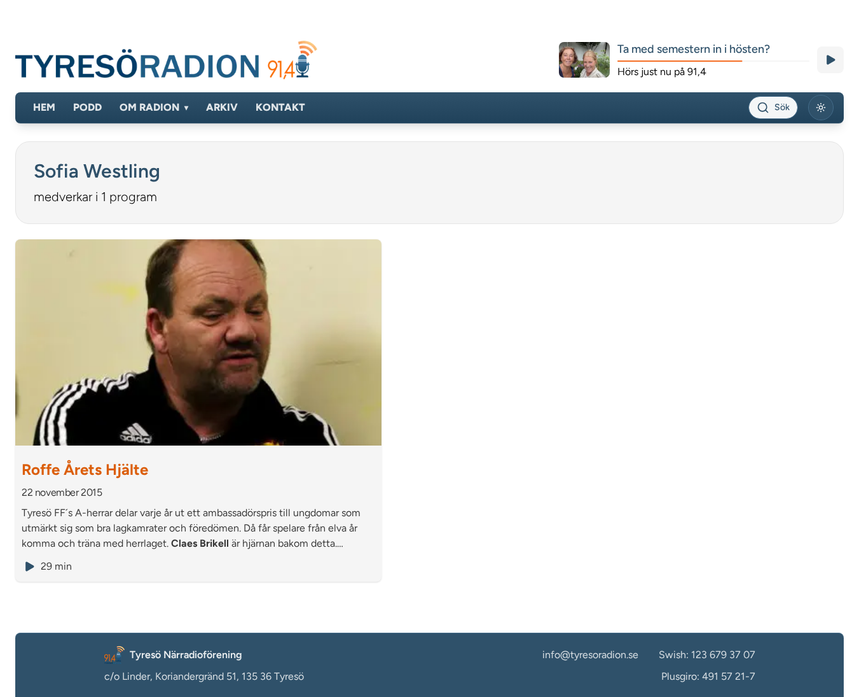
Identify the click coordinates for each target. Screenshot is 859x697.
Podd (87, 107)
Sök (782, 107)
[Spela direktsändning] (830, 59)
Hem (44, 107)
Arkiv (222, 107)
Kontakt (280, 107)
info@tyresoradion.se (590, 655)
